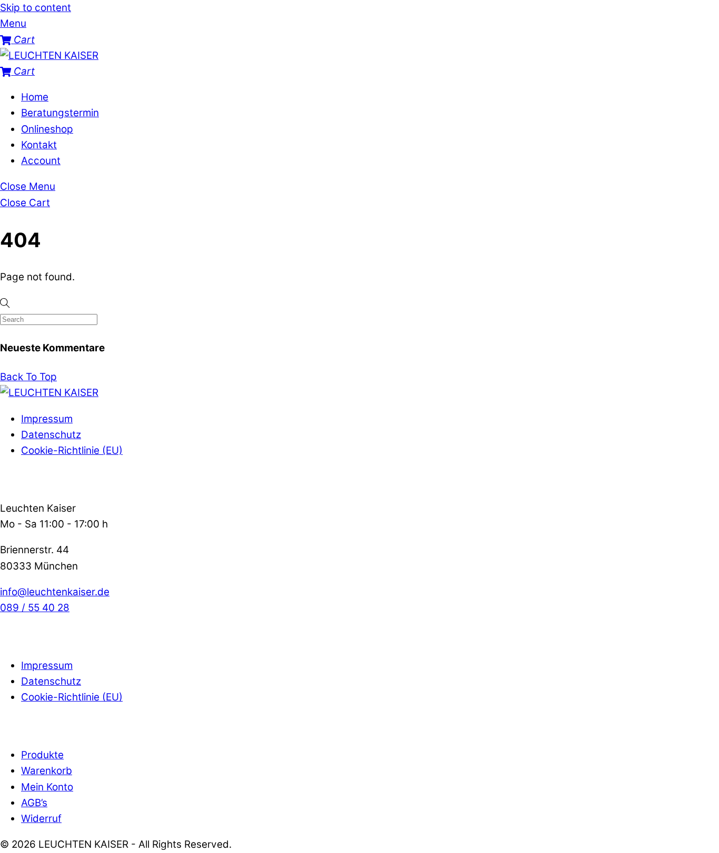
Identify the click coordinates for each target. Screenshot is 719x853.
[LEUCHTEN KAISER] (49, 55)
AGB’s (34, 803)
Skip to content (35, 8)
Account (41, 161)
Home (34, 97)
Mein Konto (47, 787)
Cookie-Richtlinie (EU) (72, 450)
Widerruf (41, 819)
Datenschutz (51, 435)
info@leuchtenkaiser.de (54, 592)
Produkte (42, 755)
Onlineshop (47, 129)
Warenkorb (46, 771)
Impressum (47, 419)
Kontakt (39, 145)
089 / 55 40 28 (34, 608)
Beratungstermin (60, 113)
